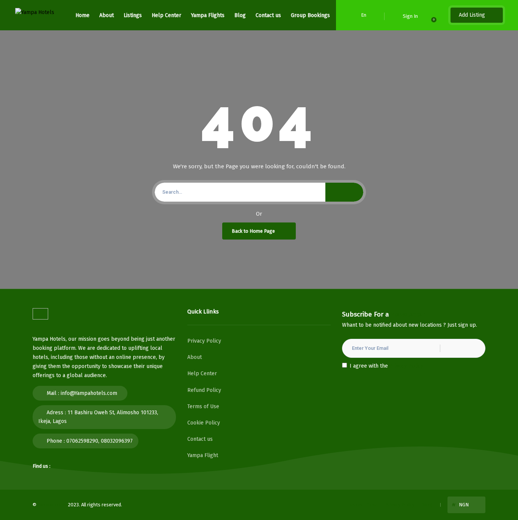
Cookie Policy (203, 423)
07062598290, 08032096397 (99, 441)
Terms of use (363, 504)
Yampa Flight (202, 455)
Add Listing (473, 15)
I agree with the (386, 366)
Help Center (166, 15)
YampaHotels (52, 504)
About (106, 15)
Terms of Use (203, 406)
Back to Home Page (253, 231)
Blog (240, 15)
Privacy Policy (204, 341)
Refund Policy (204, 390)
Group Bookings (310, 15)
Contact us (268, 15)
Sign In (410, 16)
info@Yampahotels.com (89, 393)
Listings (133, 15)
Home (82, 15)
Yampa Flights (207, 15)
